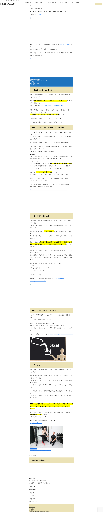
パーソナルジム (37, 450)
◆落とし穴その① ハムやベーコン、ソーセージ (38, 80)
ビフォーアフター (75, 2)
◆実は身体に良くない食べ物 (35, 79)
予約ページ (31, 508)
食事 (46, 450)
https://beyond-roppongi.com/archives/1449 (51, 105)
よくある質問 (63, 2)
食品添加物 (49, 450)
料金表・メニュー (39, 2)
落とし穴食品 (42, 450)
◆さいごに (32, 85)
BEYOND (40, 14)
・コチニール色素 (33, 82)
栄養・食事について (33, 448)
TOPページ (28, 2)
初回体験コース (52, 2)
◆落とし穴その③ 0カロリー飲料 (36, 84)
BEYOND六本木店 (7, 4)
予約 (98, 3)
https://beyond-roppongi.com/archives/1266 (60, 334)
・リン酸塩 (32, 81)
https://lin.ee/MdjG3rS (36, 423)
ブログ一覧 (28, 5)
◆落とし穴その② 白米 (34, 83)
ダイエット (32, 450)
